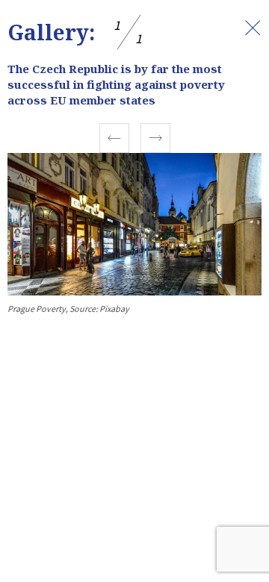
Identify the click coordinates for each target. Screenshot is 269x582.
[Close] (253, 28)
